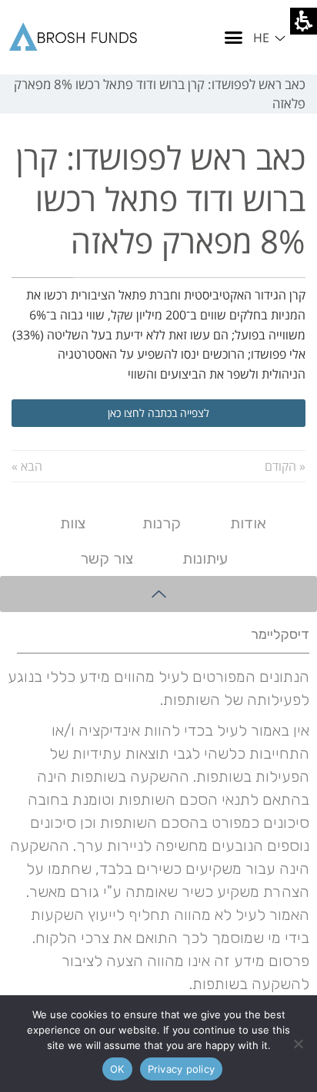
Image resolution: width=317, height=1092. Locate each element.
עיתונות (205, 558)
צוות (72, 523)
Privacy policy (181, 1069)
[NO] (297, 1043)
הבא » (27, 466)
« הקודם (285, 466)
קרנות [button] (161, 523)
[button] (271, 37)
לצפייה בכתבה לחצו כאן (158, 412)
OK (117, 1069)
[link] (77, 37)
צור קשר (106, 558)
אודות (248, 523)
